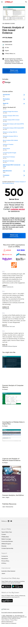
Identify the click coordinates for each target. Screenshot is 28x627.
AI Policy (3, 563)
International (5, 568)
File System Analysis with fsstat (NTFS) (13, 124)
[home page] (9, 2)
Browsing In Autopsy (8, 161)
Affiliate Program (6, 543)
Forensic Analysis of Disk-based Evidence (14, 182)
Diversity (3, 546)
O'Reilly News (5, 537)
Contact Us (4, 556)
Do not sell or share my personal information (12, 612)
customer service (18, 209)
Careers (3, 534)
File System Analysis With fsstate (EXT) (13, 128)
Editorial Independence (7, 621)
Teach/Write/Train (6, 532)
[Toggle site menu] (2, 2)
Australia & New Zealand (8, 571)
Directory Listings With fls (10, 132)
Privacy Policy (5, 561)
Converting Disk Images (9, 153)
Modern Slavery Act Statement (8, 623)
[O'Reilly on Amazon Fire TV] (7, 602)
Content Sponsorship (7, 548)
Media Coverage (6, 539)
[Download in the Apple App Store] (6, 587)
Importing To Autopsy (9, 157)
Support (4, 553)
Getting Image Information (10, 112)
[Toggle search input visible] (26, 2)
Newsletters (4, 558)
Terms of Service (5, 620)
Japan (3, 573)
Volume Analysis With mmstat (11, 120)
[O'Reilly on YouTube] (11, 521)
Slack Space (6, 149)
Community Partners (7, 541)
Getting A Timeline (8, 145)
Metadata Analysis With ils (10, 137)
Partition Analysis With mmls (11, 116)
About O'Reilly (6, 529)
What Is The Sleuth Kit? (9, 108)
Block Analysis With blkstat (10, 141)
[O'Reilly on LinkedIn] (8, 521)
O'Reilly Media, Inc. (10, 53)
